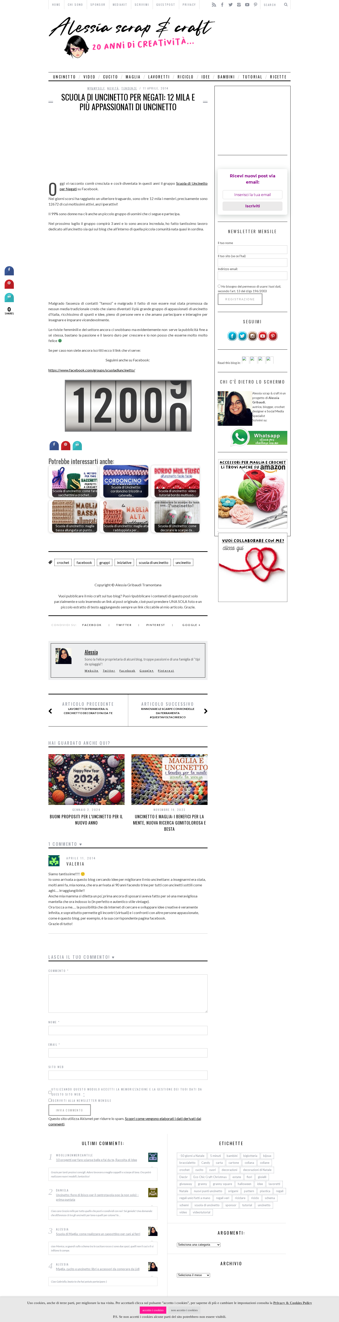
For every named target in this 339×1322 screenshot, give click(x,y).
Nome (54, 1022)
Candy (205, 1163)
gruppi (104, 562)
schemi (184, 1205)
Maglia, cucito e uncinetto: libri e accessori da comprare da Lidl (98, 1269)
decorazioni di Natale (257, 1170)
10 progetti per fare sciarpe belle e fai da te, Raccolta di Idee (96, 1160)
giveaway (185, 1184)
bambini (226, 77)
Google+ (147, 670)
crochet (63, 562)
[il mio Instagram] (252, 340)
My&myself (96, 88)
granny (202, 1184)
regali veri (222, 1198)
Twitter (124, 625)
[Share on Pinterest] (65, 449)
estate (236, 1177)
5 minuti (215, 1156)
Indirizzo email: (228, 269)
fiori (249, 1177)
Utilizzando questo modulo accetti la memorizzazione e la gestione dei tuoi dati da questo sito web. (126, 1091)
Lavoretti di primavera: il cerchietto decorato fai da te (88, 708)
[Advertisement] (254, 40)
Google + (191, 625)
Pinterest (155, 625)
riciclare (240, 1198)
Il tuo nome (225, 243)
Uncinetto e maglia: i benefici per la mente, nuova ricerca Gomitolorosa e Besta (169, 822)
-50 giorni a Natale (191, 1156)
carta (219, 1163)
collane (264, 1163)
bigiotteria (250, 1156)
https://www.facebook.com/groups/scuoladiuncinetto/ (91, 370)
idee (206, 77)
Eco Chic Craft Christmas (210, 1177)
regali (279, 1191)
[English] (245, 362)
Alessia (91, 651)
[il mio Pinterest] (273, 340)
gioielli (262, 1177)
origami (233, 1191)
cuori (212, 1170)
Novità (113, 88)
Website (92, 670)
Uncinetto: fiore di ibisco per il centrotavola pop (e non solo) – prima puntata (97, 1197)
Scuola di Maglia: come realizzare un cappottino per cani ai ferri (98, 1234)
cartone (234, 1163)
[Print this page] (77, 449)
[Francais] (270, 362)
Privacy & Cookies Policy (292, 1303)
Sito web (56, 1067)
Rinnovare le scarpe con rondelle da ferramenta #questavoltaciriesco (167, 710)
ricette (278, 77)
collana (249, 1163)
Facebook (92, 625)
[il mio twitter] (242, 340)
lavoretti (159, 77)
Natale (183, 1191)
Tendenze (129, 88)
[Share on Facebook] (54, 449)
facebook (84, 562)
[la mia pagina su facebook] (232, 340)
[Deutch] (253, 362)
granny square (222, 1184)
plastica (265, 1191)
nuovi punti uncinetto (208, 1191)
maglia (133, 77)
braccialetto (187, 1163)
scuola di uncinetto (153, 562)
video (89, 77)
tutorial (253, 77)
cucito (110, 77)
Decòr (183, 1177)
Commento (58, 971)
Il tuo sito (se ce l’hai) (232, 256)
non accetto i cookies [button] (184, 1310)
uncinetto (64, 77)
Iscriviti (252, 206)
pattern (249, 1191)
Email (54, 1044)
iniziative (124, 562)
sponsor (230, 1205)
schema (270, 1198)
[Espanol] (261, 362)
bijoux (267, 1156)
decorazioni (229, 1170)
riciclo (186, 77)
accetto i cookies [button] (153, 1310)
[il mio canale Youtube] (263, 340)
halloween (244, 1184)
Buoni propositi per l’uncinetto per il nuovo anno (86, 819)
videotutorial (201, 1212)
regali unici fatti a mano (194, 1198)
